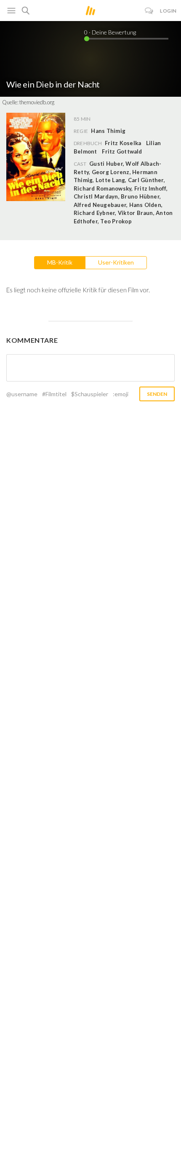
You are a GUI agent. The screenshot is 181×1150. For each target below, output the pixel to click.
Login (168, 10)
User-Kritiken (116, 262)
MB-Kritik (59, 262)
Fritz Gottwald (122, 151)
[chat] (149, 10)
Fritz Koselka (123, 143)
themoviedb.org (36, 102)
